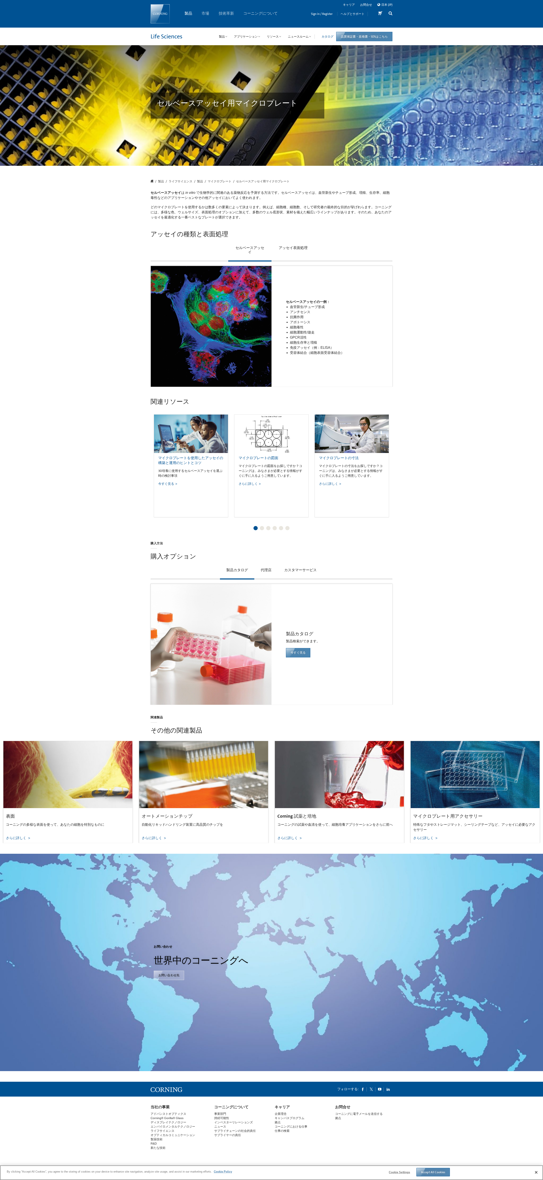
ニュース (220, 1126)
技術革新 (226, 13)
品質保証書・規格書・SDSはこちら (364, 36)
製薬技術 (156, 1139)
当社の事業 (160, 1107)
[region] (271, 1172)
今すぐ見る (298, 652)
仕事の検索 (282, 1130)
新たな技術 (158, 1147)
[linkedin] (388, 1089)
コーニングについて (261, 13)
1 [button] (255, 528)
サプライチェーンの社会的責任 (235, 1130)
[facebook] (363, 1089)
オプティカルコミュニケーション (173, 1135)
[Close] (536, 1172)
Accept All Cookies (433, 1172)
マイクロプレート (219, 181)
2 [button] (262, 528)
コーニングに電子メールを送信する (359, 1113)
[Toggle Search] (390, 14)
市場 (205, 13)
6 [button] (287, 528)
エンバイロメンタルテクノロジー (173, 1126)
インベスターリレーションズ (233, 1122)
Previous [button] (159, 461)
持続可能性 (221, 1118)
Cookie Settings (399, 1172)
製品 (188, 13)
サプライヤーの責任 (227, 1135)
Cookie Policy (223, 1171)
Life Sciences (166, 36)
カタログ (327, 36)
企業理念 (281, 1113)
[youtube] (379, 1089)
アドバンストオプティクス (168, 1113)
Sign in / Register (322, 14)
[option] (191, 466)
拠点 (278, 1122)
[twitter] (371, 1089)
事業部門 (220, 1113)
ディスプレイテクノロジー (168, 1122)
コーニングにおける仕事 (291, 1126)
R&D (154, 1143)
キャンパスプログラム (289, 1118)
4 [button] (275, 528)
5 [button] (281, 528)
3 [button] (268, 528)
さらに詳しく (16, 838)
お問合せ (366, 5)
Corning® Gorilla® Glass (167, 1118)
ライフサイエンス (180, 181)
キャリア (349, 5)
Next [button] (384, 461)
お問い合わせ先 (168, 975)
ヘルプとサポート (352, 14)
